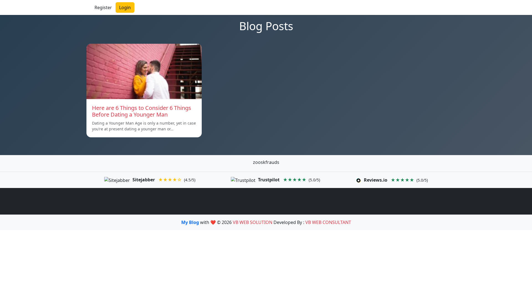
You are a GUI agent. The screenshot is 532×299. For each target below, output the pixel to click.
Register (103, 7)
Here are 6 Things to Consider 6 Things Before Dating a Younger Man (141, 111)
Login (125, 7)
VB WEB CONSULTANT (328, 222)
